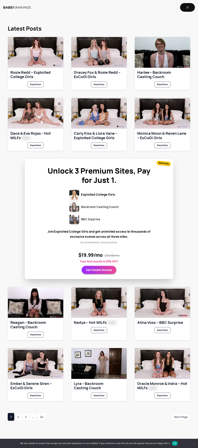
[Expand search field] (187, 7)
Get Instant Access (99, 270)
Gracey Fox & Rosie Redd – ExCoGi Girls (97, 74)
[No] (194, 443)
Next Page (181, 417)
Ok (174, 443)
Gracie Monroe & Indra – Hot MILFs (162, 385)
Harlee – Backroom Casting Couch (154, 74)
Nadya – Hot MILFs (95, 322)
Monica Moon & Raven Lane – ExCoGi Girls (161, 135)
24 (41, 417)
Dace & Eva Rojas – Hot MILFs (30, 135)
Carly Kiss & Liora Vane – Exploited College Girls (95, 135)
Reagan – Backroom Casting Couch (28, 324)
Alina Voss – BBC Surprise (160, 322)
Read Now (36, 85)
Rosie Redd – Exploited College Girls (30, 74)
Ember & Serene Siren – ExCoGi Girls (31, 385)
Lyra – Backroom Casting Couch (88, 385)
